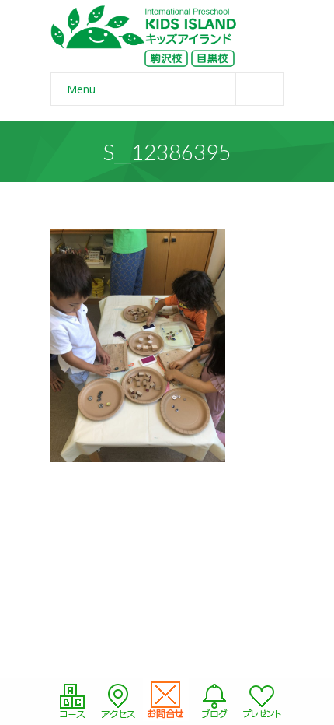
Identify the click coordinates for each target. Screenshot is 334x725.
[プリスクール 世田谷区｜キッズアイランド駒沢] (143, 36)
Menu (81, 89)
